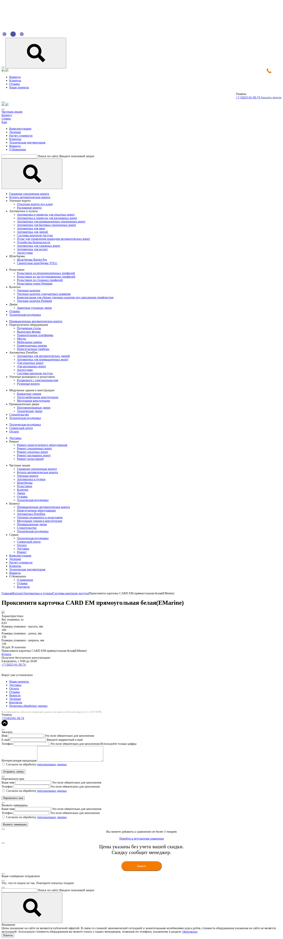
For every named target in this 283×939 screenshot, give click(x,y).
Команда (15, 77)
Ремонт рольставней (30, 458)
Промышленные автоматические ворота (35, 321)
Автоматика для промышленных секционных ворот (51, 221)
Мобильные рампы (29, 342)
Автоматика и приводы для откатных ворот (46, 214)
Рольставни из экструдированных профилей (46, 276)
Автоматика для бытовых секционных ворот (46, 225)
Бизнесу (7, 115)
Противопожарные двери (33, 407)
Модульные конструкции (33, 400)
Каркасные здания (29, 393)
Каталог (18, 593)
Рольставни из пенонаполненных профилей (46, 273)
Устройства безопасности (33, 242)
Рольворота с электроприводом (37, 380)
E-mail (6, 739)
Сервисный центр (21, 428)
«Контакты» (190, 931)
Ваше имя (8, 782)
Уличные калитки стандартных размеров (44, 294)
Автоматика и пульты (31, 479)
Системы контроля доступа (35, 235)
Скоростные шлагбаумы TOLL (37, 263)
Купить (6, 654)
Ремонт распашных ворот (34, 455)
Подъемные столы (29, 328)
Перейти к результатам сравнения (141, 838)
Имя (4, 735)
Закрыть (141, 866)
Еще (4, 122)
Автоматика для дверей (32, 231)
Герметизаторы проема (32, 345)
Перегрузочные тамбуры (33, 349)
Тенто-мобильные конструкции (37, 397)
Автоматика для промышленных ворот (42, 359)
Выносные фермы (29, 331)
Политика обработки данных (28, 705)
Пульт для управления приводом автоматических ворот (53, 238)
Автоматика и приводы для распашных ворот (47, 218)
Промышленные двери (32, 524)
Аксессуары (25, 252)
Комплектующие (20, 128)
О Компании (17, 149)
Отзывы (14, 84)
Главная (7, 593)
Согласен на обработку (36, 764)
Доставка (15, 438)
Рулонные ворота (28, 383)
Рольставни (24, 486)
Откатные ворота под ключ (35, 204)
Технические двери (29, 411)
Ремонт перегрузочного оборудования (42, 445)
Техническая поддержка (25, 314)
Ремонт (22, 552)
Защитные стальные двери (34, 307)
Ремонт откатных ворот (32, 452)
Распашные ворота (29, 207)
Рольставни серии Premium (34, 283)
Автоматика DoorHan (31, 514)
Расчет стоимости (21, 135)
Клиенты (15, 80)
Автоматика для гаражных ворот (38, 245)
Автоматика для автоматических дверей (43, 356)
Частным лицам (12, 111)
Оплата (14, 431)
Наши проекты (19, 87)
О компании (25, 579)
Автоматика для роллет (32, 249)
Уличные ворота (27, 475)
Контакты (23, 586)
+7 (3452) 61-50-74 (248, 97)
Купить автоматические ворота (29, 197)
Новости (15, 695)
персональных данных (52, 764)
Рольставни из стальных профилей (40, 280)
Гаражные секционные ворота (29, 193)
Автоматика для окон (31, 228)
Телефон (7, 743)
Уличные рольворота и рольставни (40, 517)
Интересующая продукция (19, 760)
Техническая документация (27, 142)
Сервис (6, 118)
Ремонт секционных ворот (34, 448)
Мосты (21, 338)
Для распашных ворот (31, 366)
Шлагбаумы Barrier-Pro (32, 259)
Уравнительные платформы (35, 335)
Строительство (19, 414)
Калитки (22, 489)
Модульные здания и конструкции (39, 520)
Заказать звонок (271, 97)
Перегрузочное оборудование (36, 510)
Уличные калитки (28, 290)
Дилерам (15, 132)
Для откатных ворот (30, 363)
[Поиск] (32, 173)
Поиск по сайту (48, 156)
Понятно (8, 935)
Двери (21, 493)
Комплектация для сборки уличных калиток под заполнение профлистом (65, 297)
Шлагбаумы (25, 482)
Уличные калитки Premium (34, 300)
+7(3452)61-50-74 (13, 718)
